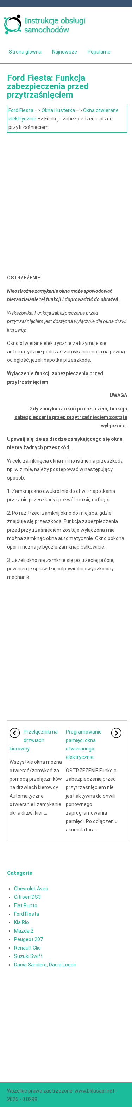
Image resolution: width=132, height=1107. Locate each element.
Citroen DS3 (27, 897)
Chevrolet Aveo (31, 888)
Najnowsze (64, 52)
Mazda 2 (23, 931)
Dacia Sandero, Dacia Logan (45, 964)
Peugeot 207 (28, 939)
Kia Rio (21, 922)
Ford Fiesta (20, 110)
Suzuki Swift (28, 956)
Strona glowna (25, 52)
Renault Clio (27, 948)
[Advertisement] (66, 202)
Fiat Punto (25, 905)
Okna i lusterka (58, 110)
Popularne (99, 52)
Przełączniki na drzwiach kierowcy (34, 740)
